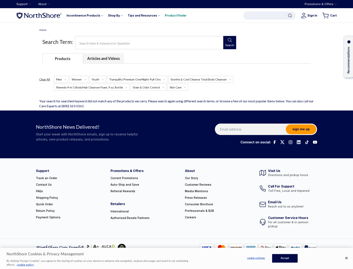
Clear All (44, 79)
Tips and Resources (142, 15)
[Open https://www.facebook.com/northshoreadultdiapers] (274, 142)
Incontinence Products (83, 15)
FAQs (39, 191)
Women (79, 79)
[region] (176, 258)
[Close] (346, 258)
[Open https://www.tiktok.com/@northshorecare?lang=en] (307, 142)
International (120, 211)
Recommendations (348, 60)
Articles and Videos (103, 58)
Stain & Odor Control (148, 87)
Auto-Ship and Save (125, 184)
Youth (98, 79)
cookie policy (25, 264)
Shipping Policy (47, 197)
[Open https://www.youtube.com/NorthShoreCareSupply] (315, 142)
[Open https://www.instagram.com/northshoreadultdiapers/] (290, 142)
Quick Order (44, 204)
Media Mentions (196, 191)
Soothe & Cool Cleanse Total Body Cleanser (201, 79)
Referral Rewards (123, 191)
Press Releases (196, 197)
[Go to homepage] (39, 15)
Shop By (114, 15)
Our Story (191, 178)
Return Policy (45, 210)
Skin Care (178, 87)
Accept (285, 258)
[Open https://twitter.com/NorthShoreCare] (282, 142)
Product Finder (176, 15)
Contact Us (44, 184)
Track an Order (46, 178)
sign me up (301, 129)
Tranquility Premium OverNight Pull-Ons (137, 79)
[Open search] (269, 15)
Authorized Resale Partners (130, 218)
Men (61, 79)
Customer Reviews (198, 184)
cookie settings (256, 258)
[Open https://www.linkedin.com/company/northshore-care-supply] (299, 142)
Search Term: (57, 42)
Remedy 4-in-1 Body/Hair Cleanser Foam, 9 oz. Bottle (91, 87)
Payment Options (48, 217)
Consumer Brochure (199, 204)
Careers (190, 217)
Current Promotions (124, 178)
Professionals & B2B (199, 210)
